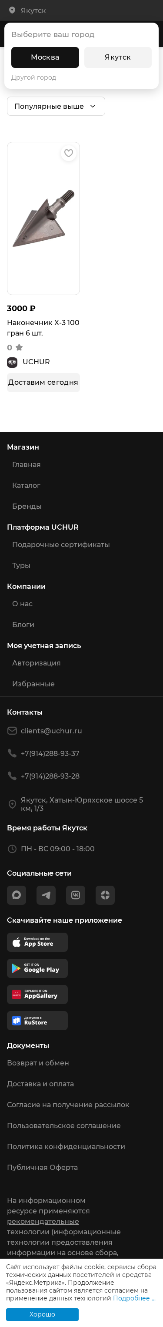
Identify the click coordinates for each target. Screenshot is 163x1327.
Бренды (27, 506)
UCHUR (36, 362)
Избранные (33, 684)
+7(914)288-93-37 (50, 753)
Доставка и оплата (40, 1084)
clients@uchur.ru (51, 731)
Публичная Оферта (42, 1167)
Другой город (33, 77)
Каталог (26, 485)
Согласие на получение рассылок (68, 1105)
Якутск (118, 57)
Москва (45, 57)
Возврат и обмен (38, 1063)
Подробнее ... (134, 1298)
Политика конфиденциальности (66, 1146)
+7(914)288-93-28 (50, 776)
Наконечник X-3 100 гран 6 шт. (43, 328)
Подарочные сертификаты (61, 545)
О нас (22, 604)
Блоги (23, 625)
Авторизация (36, 663)
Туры (21, 565)
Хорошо (42, 1314)
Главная (26, 464)
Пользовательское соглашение (64, 1126)
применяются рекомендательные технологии (48, 1221)
